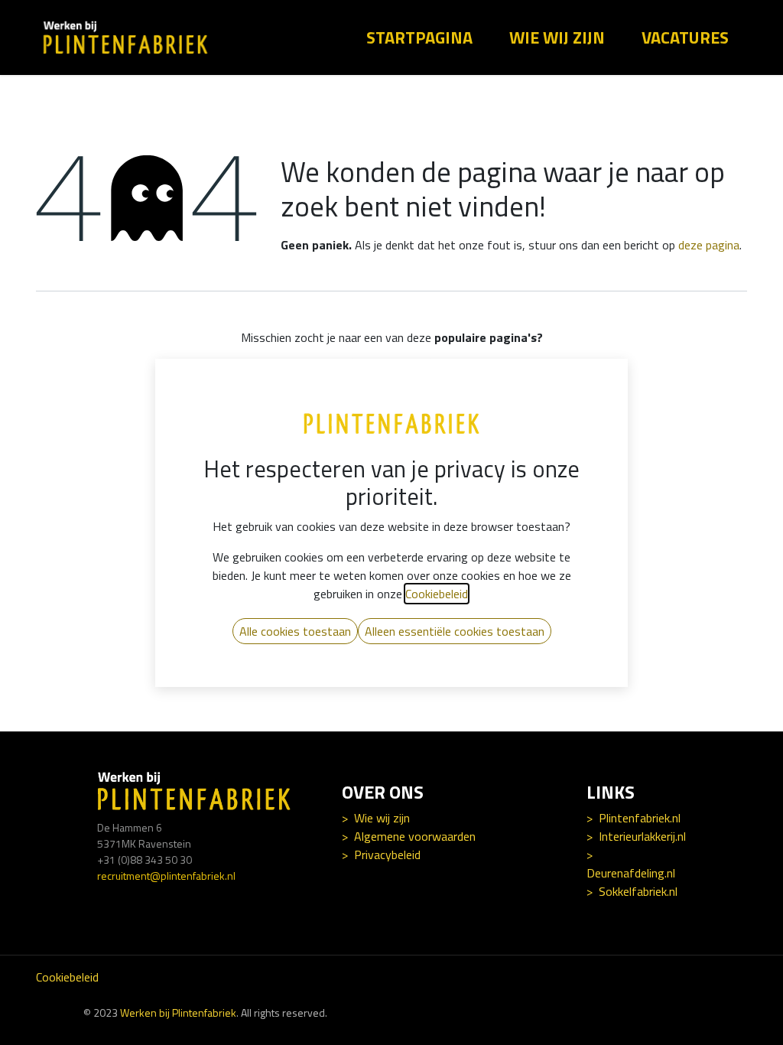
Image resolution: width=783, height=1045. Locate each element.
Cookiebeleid (67, 977)
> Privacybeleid (381, 854)
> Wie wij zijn (376, 818)
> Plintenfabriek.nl (633, 818)
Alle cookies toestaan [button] (295, 631)
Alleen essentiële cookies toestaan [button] (454, 631)
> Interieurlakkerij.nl (636, 836)
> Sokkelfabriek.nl (631, 891)
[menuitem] (407, 38)
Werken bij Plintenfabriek (178, 1012)
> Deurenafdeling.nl (630, 863)
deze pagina (708, 245)
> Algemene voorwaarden (409, 836)
